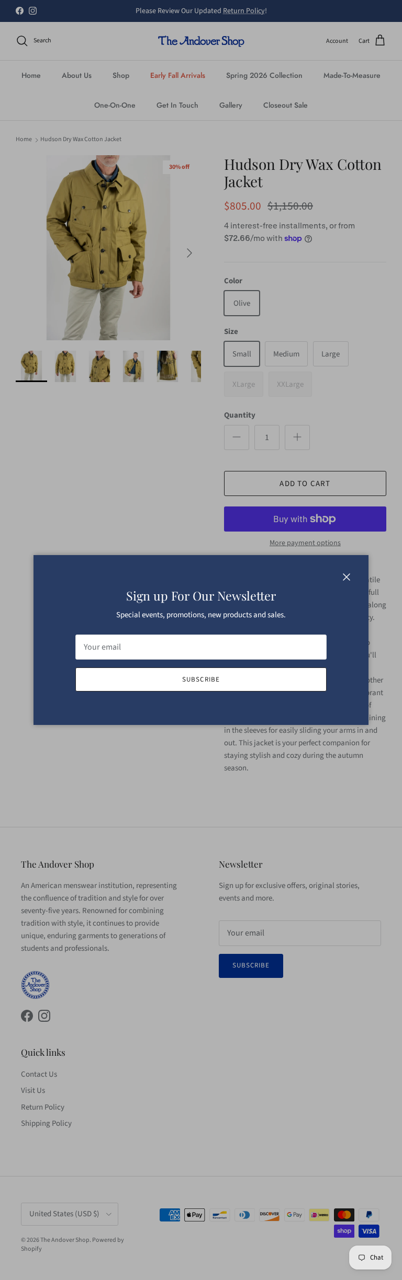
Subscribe (200, 679)
